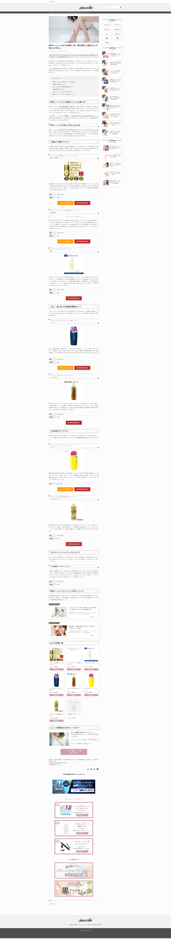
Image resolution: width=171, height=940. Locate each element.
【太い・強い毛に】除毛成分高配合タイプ (62, 86)
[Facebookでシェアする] (87, 769)
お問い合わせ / (91, 924)
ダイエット (117, 33)
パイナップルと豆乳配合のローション (63, 497)
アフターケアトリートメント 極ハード (63, 320)
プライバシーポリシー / (83, 924)
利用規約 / (76, 924)
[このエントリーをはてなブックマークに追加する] (94, 769)
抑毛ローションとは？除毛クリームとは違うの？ (64, 81)
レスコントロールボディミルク (61, 249)
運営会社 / (71, 924)
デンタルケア (117, 29)
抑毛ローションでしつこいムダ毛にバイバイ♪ (63, 94)
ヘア (107, 33)
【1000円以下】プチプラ (58, 89)
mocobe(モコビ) (52, 12)
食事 (117, 38)
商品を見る (56, 669)
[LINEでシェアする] (97, 769)
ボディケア (58, 12)
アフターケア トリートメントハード (62, 445)
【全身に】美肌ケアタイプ (58, 84)
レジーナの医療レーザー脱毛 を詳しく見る (74, 751)
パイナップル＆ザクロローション (61, 375)
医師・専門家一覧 (98, 924)
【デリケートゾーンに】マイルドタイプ (62, 91)
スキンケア (107, 24)
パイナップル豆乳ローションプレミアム (64, 156)
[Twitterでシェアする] (90, 769)
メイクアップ (117, 24)
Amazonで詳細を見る (65, 203)
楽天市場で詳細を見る (82, 203)
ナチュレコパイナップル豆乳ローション (64, 210)
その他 (106, 42)
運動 (107, 38)
